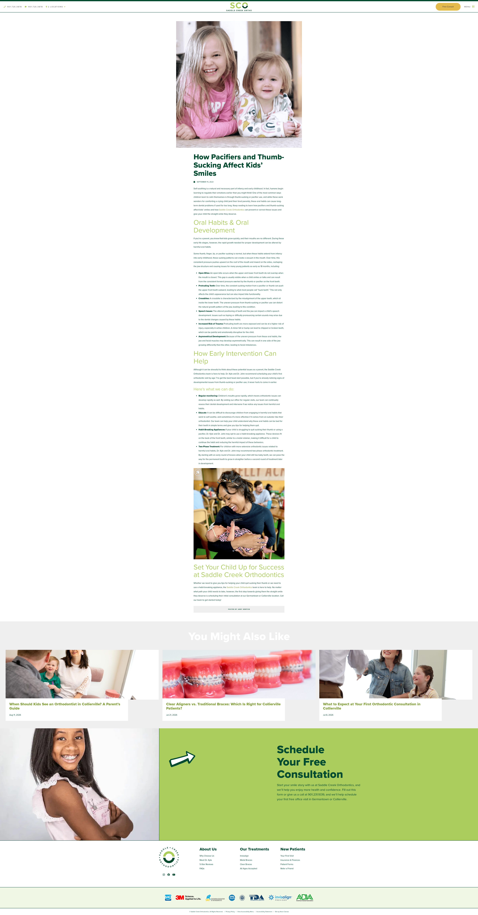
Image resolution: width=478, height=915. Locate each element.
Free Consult (448, 6)
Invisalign (244, 855)
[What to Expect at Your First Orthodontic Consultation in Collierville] (395, 677)
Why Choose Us (207, 855)
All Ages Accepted (248, 868)
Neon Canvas (284, 912)
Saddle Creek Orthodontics (231, 209)
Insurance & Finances (290, 860)
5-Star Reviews (206, 864)
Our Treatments (254, 849)
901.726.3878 (14, 6)
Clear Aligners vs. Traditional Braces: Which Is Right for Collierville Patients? (223, 706)
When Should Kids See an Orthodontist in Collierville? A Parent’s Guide (64, 706)
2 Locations (56, 6)
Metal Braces (246, 860)
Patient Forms (286, 864)
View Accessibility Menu (245, 912)
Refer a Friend (287, 868)
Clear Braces (246, 864)
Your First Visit (287, 855)
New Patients (292, 849)
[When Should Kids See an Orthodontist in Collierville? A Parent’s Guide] (82, 677)
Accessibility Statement (264, 912)
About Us (208, 849)
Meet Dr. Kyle (206, 860)
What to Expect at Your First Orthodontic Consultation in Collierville (371, 706)
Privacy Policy (230, 912)
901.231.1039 (316, 794)
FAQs (202, 868)
